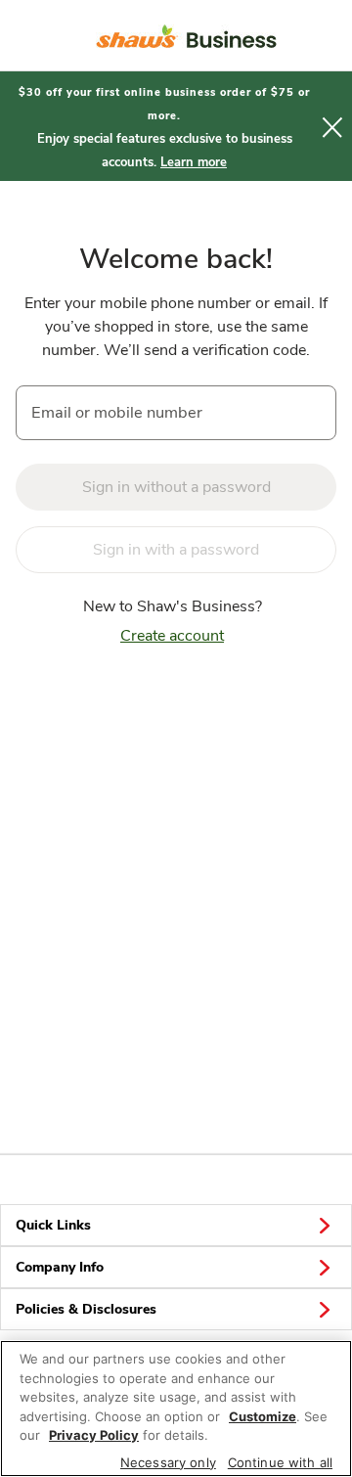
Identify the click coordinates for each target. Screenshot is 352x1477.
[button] (332, 126)
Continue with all (280, 1462)
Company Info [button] (60, 1267)
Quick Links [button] (53, 1225)
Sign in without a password (176, 487)
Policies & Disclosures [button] (86, 1309)
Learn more (193, 162)
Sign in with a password (176, 549)
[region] (176, 1408)
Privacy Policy (94, 1435)
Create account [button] (172, 636)
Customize (262, 1416)
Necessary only (168, 1462)
